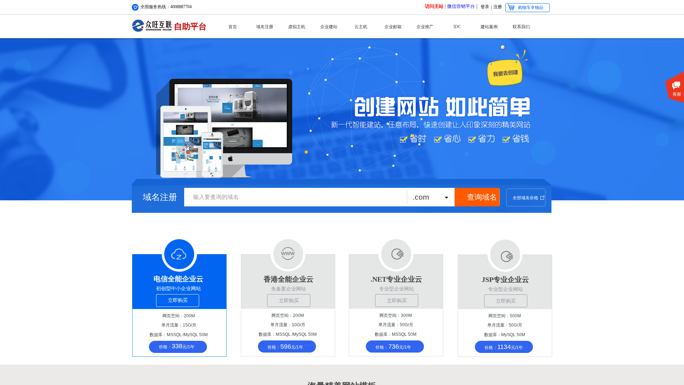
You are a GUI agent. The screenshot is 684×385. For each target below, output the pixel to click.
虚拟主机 (296, 26)
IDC (457, 26)
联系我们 (521, 26)
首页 (232, 26)
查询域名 (482, 197)
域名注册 (264, 26)
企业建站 (328, 26)
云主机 (360, 26)
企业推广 (425, 26)
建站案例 (489, 26)
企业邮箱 (392, 26)
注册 (497, 6)
